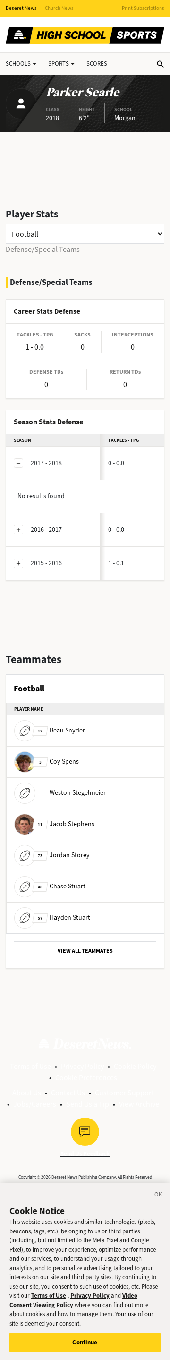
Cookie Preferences (86, 1078)
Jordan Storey (64, 855)
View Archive (139, 1104)
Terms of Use (30, 1066)
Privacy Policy (82, 1066)
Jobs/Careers (34, 1104)
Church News (59, 8)
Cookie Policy (135, 1066)
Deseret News (21, 8)
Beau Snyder (61, 730)
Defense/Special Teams (43, 249)
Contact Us (68, 1093)
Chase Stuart (61, 886)
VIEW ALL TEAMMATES (85, 951)
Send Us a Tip (87, 1104)
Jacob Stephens (66, 823)
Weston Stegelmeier (78, 792)
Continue (84, 1342)
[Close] (158, 1196)
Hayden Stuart (64, 917)
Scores (96, 64)
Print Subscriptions (143, 8)
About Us (26, 1093)
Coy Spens (59, 761)
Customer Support (124, 1093)
